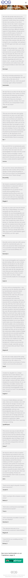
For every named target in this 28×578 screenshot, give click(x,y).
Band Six (21, 576)
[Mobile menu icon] (26, 2)
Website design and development (11, 576)
